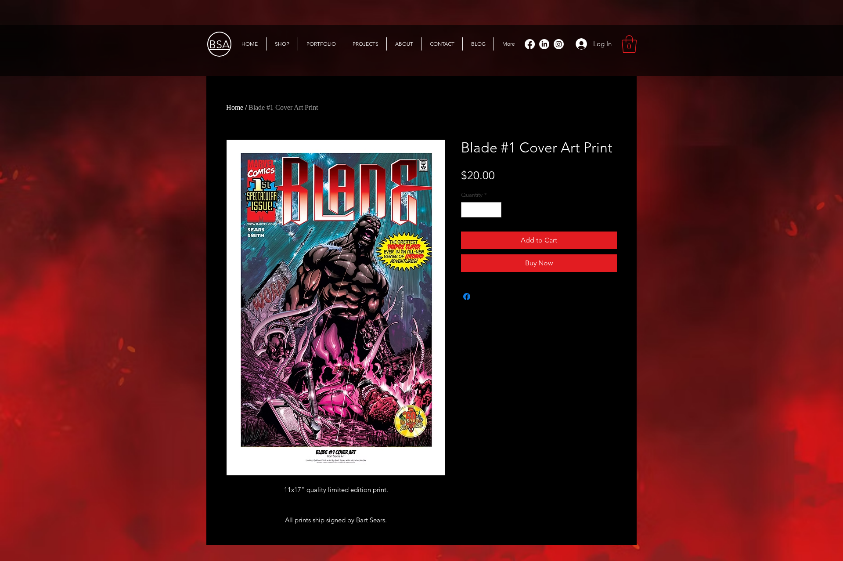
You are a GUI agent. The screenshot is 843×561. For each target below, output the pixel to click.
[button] (629, 44)
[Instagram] (559, 44)
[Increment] (495, 210)
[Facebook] (530, 44)
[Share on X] (483, 296)
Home (234, 107)
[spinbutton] (481, 210)
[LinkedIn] (544, 44)
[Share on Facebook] (466, 296)
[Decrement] (467, 210)
